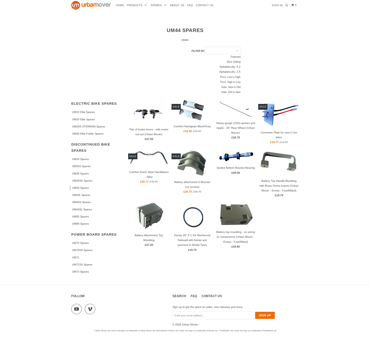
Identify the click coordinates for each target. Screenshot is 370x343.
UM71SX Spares (82, 264)
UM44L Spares (81, 194)
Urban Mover (190, 324)
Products (136, 5)
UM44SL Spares (82, 209)
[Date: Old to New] (214, 92)
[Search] (287, 5)
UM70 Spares (80, 242)
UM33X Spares (81, 166)
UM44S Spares (81, 202)
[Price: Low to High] (214, 77)
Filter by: (199, 50)
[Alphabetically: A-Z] (214, 66)
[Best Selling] (214, 61)
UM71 (75, 257)
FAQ (190, 5)
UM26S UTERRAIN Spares (88, 126)
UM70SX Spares (82, 250)
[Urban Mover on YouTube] (77, 309)
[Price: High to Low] (214, 82)
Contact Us (205, 5)
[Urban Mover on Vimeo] (91, 309)
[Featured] (214, 56)
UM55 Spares (80, 216)
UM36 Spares (80, 173)
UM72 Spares (80, 271)
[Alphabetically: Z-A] (214, 71)
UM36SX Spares (82, 180)
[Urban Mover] (91, 5)
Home (120, 5)
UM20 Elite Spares (83, 119)
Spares (157, 5)
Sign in (277, 5)
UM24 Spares (80, 159)
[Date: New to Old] (214, 87)
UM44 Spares (80, 187)
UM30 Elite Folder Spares (87, 133)
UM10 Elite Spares (83, 112)
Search (179, 296)
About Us (177, 5)
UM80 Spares (80, 223)
